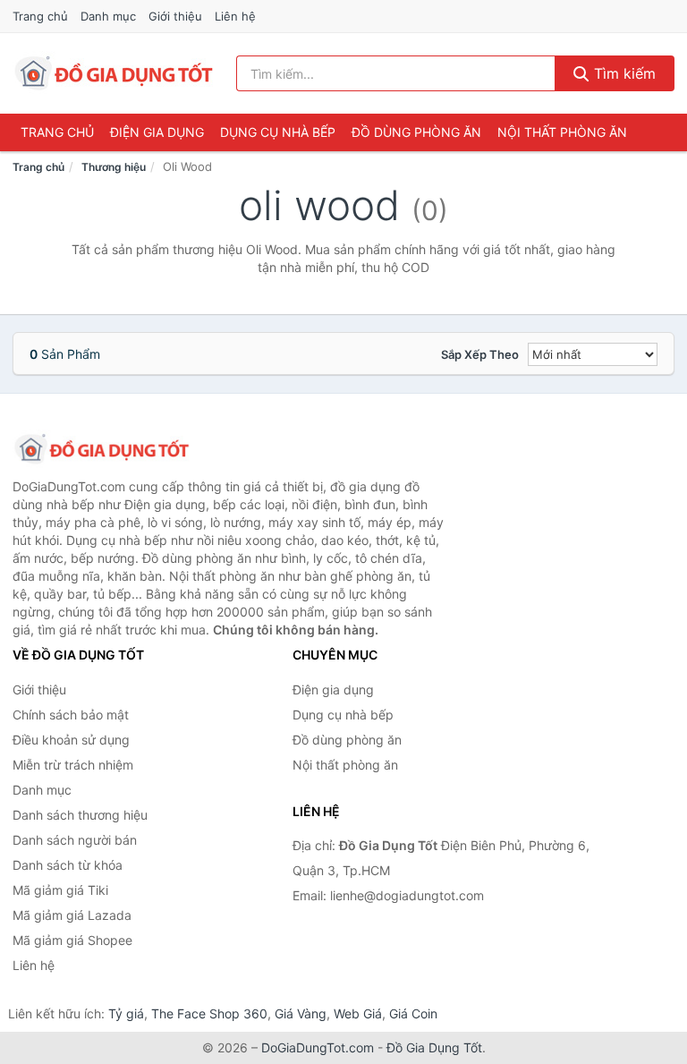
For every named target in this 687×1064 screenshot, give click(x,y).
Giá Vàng (301, 1013)
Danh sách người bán (75, 839)
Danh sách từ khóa (68, 864)
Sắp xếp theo (480, 354)
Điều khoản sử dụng (71, 739)
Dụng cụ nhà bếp (277, 132)
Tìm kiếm (622, 73)
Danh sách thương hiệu (80, 814)
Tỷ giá (126, 1013)
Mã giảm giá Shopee (72, 940)
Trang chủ (40, 16)
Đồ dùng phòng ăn (416, 132)
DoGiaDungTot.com (317, 1047)
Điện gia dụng (157, 132)
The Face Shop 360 (209, 1013)
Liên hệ (235, 16)
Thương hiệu (113, 167)
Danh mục (108, 16)
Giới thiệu (175, 16)
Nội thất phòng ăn (562, 132)
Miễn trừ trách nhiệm (73, 764)
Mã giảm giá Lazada (72, 915)
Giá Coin (413, 1013)
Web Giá (358, 1013)
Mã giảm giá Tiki (60, 890)
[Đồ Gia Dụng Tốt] (102, 449)
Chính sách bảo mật (71, 714)
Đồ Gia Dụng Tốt (434, 1047)
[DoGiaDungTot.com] (114, 73)
